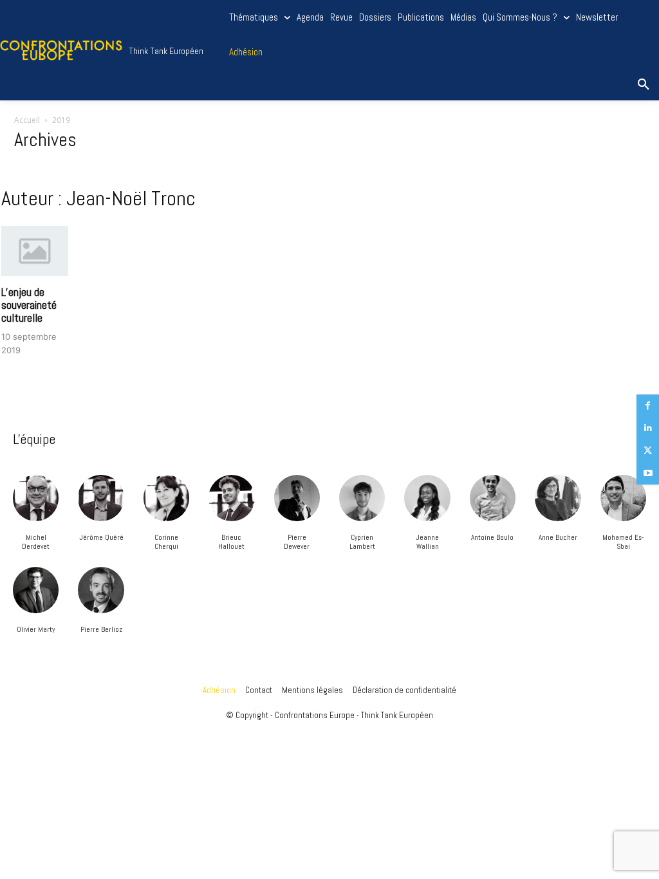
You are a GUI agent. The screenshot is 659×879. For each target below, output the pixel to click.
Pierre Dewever (297, 542)
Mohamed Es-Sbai (623, 542)
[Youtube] (647, 473)
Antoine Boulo (492, 537)
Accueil (27, 120)
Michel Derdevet (36, 542)
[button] (643, 84)
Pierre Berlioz (101, 629)
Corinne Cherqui (166, 542)
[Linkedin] (647, 428)
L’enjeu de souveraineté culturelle (29, 304)
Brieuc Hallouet (231, 542)
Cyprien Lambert (362, 542)
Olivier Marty (36, 629)
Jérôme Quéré (101, 537)
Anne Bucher (558, 537)
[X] (647, 450)
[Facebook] (647, 405)
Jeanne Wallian (427, 542)
